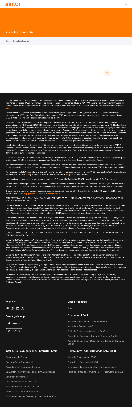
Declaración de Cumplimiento (20, 362)
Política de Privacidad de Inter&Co (22, 386)
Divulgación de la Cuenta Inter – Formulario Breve (92, 367)
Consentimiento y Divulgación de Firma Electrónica (30, 372)
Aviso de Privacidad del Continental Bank (87, 321)
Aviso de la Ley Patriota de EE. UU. (23, 367)
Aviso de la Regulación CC (80, 326)
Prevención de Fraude (16, 357)
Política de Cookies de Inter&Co (21, 381)
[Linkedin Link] (17, 308)
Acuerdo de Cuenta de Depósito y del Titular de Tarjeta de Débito (96, 342)
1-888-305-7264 (54, 193)
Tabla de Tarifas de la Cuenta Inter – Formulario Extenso (95, 372)
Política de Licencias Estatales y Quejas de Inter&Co (31, 396)
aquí (7, 108)
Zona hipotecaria (21, 41)
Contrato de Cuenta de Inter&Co (83, 362)
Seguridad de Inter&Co (17, 376)
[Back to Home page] (12, 4)
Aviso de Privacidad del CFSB (82, 357)
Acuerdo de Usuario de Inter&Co (22, 391)
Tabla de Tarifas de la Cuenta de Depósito (88, 331)
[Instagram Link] (12, 308)
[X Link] (22, 308)
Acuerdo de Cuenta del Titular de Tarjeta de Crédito (93, 336)
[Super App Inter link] (7, 308)
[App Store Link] (14, 323)
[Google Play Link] (14, 330)
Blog (8, 41)
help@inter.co (29, 193)
